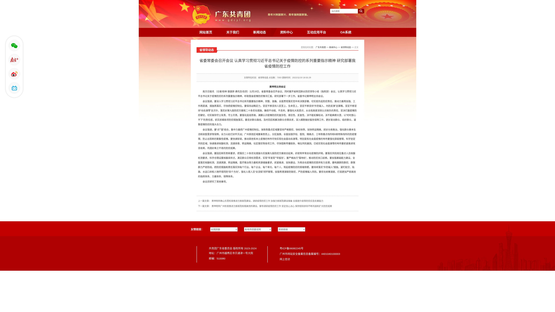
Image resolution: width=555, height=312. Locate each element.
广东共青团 (321, 47)
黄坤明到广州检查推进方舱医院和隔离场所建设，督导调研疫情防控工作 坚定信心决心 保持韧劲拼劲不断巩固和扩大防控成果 (272, 206)
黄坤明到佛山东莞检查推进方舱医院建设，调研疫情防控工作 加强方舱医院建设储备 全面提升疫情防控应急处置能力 (267, 201)
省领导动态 (346, 47)
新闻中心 (333, 47)
